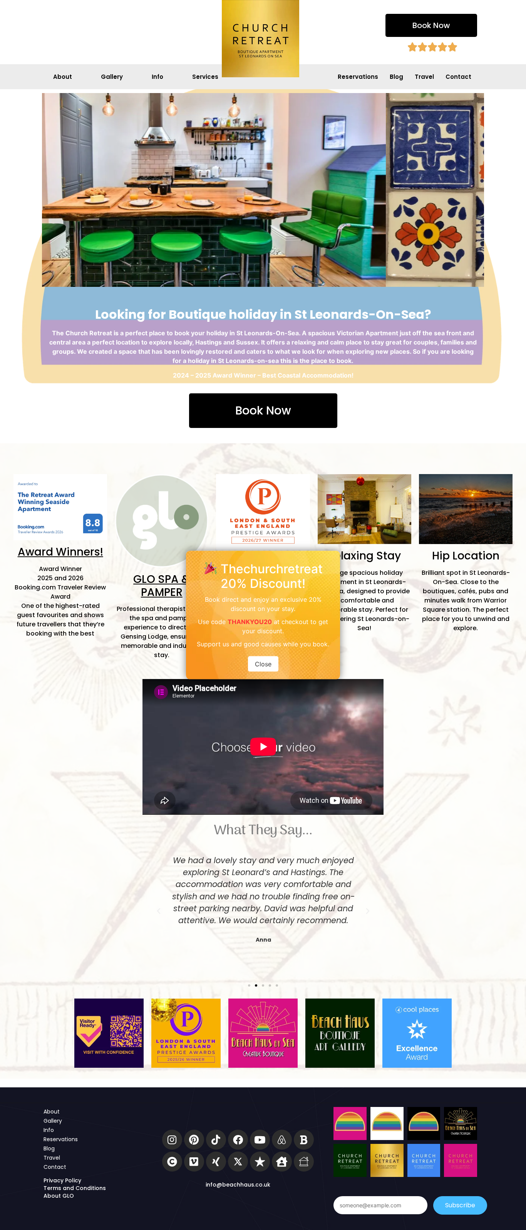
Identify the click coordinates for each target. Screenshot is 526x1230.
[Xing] (216, 1162)
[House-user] (282, 1162)
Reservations (358, 77)
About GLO (59, 1196)
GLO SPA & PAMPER (161, 586)
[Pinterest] (194, 1140)
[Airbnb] (282, 1140)
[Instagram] (172, 1140)
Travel (424, 77)
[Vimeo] (194, 1162)
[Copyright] (172, 1162)
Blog (396, 77)
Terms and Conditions (75, 1188)
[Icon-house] (304, 1162)
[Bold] (304, 1140)
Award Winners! (60, 551)
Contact (458, 77)
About (62, 77)
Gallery (112, 77)
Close (263, 664)
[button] (431, 25)
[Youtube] (260, 1140)
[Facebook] (238, 1140)
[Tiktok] (216, 1140)
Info (157, 77)
